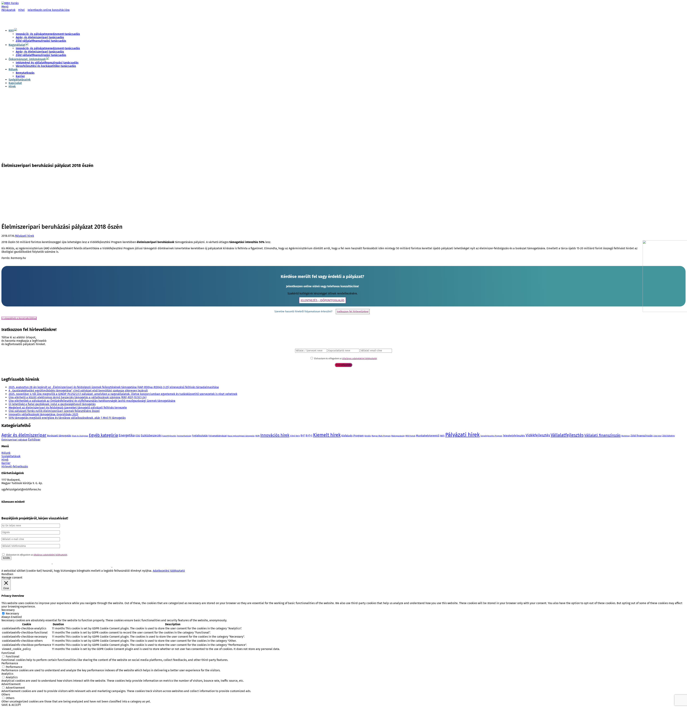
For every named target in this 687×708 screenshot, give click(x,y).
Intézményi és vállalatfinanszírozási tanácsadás (47, 62)
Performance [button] (9, 663)
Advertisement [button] (11, 684)
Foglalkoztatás (200, 435)
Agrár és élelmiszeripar (23, 435)
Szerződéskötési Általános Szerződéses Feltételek (26, 564)
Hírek (12, 86)
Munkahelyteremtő (427, 435)
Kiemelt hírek (327, 435)
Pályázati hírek (24, 235)
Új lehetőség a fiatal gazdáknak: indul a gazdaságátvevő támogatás (52, 404)
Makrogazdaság (398, 436)
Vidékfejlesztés (538, 435)
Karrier (20, 76)
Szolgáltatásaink (20, 79)
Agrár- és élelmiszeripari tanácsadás (40, 37)
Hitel (21, 10)
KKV (11, 30)
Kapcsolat (15, 83)
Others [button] (5, 694)
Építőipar (34, 439)
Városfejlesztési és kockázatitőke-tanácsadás (46, 66)
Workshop (625, 436)
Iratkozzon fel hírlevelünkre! (353, 311)
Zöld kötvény (668, 436)
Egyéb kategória (103, 435)
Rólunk (13, 69)
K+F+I (309, 435)
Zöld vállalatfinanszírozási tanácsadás (41, 40)
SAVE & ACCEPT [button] (11, 705)
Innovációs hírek (274, 435)
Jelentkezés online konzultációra (49, 10)
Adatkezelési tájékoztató (169, 570)
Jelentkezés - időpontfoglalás (322, 300)
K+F (303, 435)
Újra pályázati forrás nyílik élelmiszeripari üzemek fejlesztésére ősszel (54, 411)
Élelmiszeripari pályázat (14, 439)
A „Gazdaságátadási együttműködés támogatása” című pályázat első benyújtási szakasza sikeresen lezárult (78, 390)
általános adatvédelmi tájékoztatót (359, 358)
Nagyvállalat (17, 45)
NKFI (442, 436)
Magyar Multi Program (381, 436)
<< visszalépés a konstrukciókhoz (19, 318)
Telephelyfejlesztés (514, 435)
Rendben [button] (7, 574)
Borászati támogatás (59, 435)
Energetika (127, 435)
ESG (137, 435)
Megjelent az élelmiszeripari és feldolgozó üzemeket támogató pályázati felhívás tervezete (68, 407)
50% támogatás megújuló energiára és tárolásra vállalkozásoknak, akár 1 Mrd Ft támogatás (67, 417)
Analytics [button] (7, 673)
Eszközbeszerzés (151, 435)
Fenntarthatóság (184, 436)
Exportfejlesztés (169, 436)
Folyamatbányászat (217, 436)
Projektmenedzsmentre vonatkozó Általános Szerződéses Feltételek (86, 564)
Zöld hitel (657, 436)
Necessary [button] (8, 610)
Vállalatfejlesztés (567, 435)
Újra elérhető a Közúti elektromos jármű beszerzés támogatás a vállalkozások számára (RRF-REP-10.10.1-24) (77, 397)
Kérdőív (367, 436)
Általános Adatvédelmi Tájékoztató (94, 567)
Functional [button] (8, 653)
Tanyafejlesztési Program (491, 436)
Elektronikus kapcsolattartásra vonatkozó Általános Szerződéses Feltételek (38, 567)
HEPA (257, 436)
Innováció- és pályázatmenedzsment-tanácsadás (48, 34)
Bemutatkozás (25, 73)
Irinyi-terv (295, 436)
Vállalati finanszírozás (602, 435)
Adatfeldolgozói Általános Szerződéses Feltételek (137, 567)
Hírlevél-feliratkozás (14, 466)
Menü (4, 6)
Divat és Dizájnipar (80, 436)
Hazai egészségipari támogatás (241, 436)
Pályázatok (8, 10)
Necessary (12, 613)
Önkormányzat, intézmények (27, 59)
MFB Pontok (410, 436)
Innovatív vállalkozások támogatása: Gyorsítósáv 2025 (43, 414)
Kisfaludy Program (352, 435)
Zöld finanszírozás (641, 435)
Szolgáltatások (10, 456)
